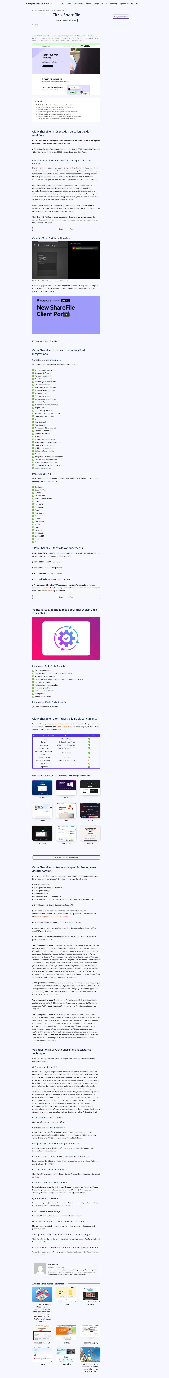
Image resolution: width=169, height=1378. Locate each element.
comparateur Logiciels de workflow (55, 724)
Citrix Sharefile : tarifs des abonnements (51, 109)
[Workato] (42, 833)
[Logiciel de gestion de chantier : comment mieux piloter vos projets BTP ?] (90, 1354)
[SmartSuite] (66, 833)
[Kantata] (66, 1332)
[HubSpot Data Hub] (42, 1332)
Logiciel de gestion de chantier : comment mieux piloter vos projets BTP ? (90, 1368)
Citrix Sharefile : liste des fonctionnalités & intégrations (55, 107)
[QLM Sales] (66, 1354)
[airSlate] (90, 833)
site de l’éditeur (48, 591)
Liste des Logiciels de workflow (66, 857)
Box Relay (42, 797)
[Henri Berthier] (40, 1269)
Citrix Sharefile (63, 727)
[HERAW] (90, 810)
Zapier (66, 820)
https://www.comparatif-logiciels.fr (57, 1267)
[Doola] (66, 1294)
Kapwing (90, 1304)
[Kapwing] (90, 1294)
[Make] (66, 787)
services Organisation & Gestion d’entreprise (52, 916)
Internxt (42, 1364)
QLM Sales (66, 1364)
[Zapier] (66, 810)
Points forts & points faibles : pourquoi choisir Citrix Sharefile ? (58, 112)
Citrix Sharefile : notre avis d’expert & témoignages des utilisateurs (59, 116)
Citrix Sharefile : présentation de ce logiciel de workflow (56, 105)
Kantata (66, 1343)
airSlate (90, 843)
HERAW (90, 820)
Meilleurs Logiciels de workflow (46, 10)
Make (66, 797)
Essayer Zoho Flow (66, 229)
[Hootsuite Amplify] (90, 1332)
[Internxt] (42, 1354)
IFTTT (90, 797)
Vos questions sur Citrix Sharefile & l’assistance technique (56, 118)
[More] (78, 30)
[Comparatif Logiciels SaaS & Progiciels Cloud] (39, 4)
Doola (66, 1304)
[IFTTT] (90, 787)
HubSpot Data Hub (42, 1343)
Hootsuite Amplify (90, 1343)
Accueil (34, 10)
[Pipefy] (42, 810)
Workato (42, 843)
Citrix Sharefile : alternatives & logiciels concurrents (54, 114)
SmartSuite (66, 843)
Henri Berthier (53, 1264)
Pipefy (42, 820)
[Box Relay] (42, 787)
